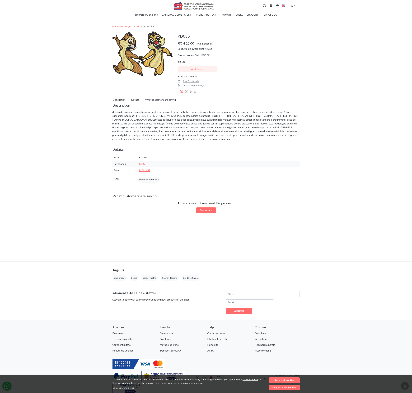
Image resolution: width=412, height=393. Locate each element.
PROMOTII (226, 14)
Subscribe (239, 310)
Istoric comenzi (263, 350)
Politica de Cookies (123, 350)
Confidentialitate (121, 345)
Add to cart (197, 69)
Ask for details (191, 81)
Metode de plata (169, 345)
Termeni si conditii (122, 339)
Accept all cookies (284, 380)
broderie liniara (191, 277)
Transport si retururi (170, 350)
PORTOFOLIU (269, 14)
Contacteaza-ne (216, 333)
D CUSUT (144, 170)
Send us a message (194, 85)
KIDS (139, 26)
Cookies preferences (123, 387)
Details (135, 100)
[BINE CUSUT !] (206, 5)
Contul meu (261, 333)
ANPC (211, 350)
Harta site (212, 345)
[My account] (271, 6)
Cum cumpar (166, 333)
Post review (206, 210)
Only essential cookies (284, 387)
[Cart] (277, 6)
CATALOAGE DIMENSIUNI (176, 14)
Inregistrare (261, 339)
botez (134, 277)
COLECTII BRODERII (246, 14)
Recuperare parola (265, 345)
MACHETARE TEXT (205, 14)
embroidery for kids (149, 179)
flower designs (169, 277)
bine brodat (119, 277)
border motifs (149, 277)
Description (119, 100)
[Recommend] (196, 92)
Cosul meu (165, 339)
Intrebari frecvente (217, 339)
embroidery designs (146, 14)
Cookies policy (250, 379)
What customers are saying (160, 100)
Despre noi (118, 333)
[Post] (187, 92)
